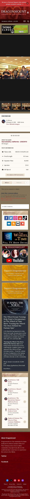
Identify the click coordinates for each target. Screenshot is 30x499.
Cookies (24, 484)
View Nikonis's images (13, 124)
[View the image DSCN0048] (6, 106)
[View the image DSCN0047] (16, 106)
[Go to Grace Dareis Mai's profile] (5, 409)
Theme (5, 484)
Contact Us (19, 484)
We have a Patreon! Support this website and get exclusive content (14, 3)
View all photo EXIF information (15, 175)
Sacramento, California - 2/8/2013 (14, 142)
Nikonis (10, 120)
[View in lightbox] (15, 68)
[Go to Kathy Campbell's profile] (5, 418)
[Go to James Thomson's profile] (5, 380)
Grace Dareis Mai (14, 413)
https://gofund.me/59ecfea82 (16, 365)
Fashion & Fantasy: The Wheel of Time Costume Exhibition (15, 420)
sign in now (8, 196)
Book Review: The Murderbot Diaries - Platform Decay (14, 400)
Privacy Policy (12, 484)
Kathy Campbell (14, 423)
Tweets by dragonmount (8, 459)
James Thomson (14, 383)
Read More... (7, 368)
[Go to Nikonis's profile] (3, 121)
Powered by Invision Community (15, 487)
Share (7, 182)
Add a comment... (8, 206)
